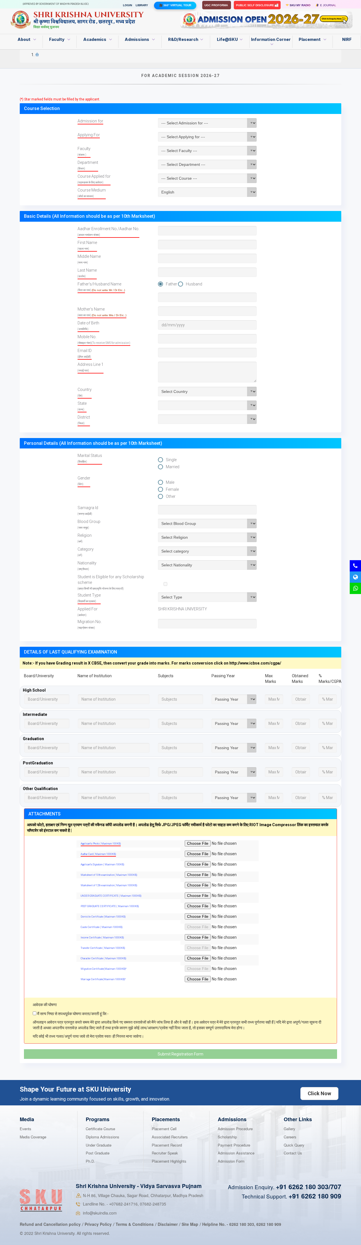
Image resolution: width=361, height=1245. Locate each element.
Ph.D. (90, 1161)
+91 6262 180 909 (315, 1195)
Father (171, 284)
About (24, 39)
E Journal (327, 5)
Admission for (90, 121)
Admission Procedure (235, 1128)
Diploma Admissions (102, 1137)
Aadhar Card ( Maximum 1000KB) (98, 854)
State (82, 406)
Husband (194, 284)
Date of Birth (88, 326)
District (84, 420)
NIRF (347, 39)
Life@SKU (227, 39)
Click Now (319, 1093)
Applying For (89, 135)
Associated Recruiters (170, 1137)
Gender (84, 481)
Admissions (137, 39)
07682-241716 (123, 1204)
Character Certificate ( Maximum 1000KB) (103, 958)
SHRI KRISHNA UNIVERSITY (182, 609)
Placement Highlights (169, 1161)
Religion (85, 538)
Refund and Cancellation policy (50, 1224)
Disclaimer (168, 1224)
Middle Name (89, 259)
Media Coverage (33, 1137)
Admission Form (231, 1161)
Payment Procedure (234, 1145)
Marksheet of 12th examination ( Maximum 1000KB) (109, 885)
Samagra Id (88, 510)
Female (172, 489)
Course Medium (92, 193)
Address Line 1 (91, 367)
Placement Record (167, 1145)
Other (170, 496)
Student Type (89, 598)
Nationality (87, 566)
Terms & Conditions (135, 1224)
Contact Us (293, 1153)
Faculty (57, 39)
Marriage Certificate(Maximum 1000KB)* (103, 979)
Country (85, 392)
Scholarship (227, 1137)
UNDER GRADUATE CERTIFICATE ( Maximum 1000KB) (111, 895)
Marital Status (90, 458)
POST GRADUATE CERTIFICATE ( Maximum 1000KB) (110, 906)
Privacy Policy (98, 1224)
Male (170, 482)
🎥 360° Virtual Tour (175, 5)
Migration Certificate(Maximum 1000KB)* (103, 968)
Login (127, 5)
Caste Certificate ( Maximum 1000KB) (101, 927)
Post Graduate (97, 1153)
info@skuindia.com (100, 1213)
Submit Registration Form (180, 1054)
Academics (95, 39)
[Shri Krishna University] (41, 1200)
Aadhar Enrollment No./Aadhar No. (108, 231)
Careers (290, 1137)
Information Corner (271, 39)
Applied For (88, 612)
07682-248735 (153, 1204)
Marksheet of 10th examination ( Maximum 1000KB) (109, 875)
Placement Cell (164, 1128)
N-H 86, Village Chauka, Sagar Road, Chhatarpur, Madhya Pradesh (143, 1195)
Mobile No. (104, 339)
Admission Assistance (236, 1153)
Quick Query (294, 1145)
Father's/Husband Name (101, 287)
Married (172, 467)
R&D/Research (183, 39)
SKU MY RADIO (300, 5)
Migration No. (90, 624)
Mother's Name (102, 312)
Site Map (190, 1224)
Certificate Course (100, 1128)
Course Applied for (94, 179)
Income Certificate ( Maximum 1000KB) (102, 937)
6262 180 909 (268, 1224)
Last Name (87, 273)
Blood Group (89, 524)
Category (86, 552)
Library (142, 5)
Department (88, 165)
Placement (310, 39)
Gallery (289, 1128)
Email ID (85, 353)
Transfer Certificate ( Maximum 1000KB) (103, 948)
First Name (87, 245)
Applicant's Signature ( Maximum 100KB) (102, 864)
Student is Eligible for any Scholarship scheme (111, 582)
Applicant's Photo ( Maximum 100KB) (101, 843)
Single (171, 459)
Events (25, 1128)
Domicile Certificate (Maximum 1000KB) (103, 916)
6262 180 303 (241, 1224)
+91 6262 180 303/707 (308, 1186)
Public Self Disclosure (255, 5)
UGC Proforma (216, 5)
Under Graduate (98, 1145)
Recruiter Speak (165, 1153)
